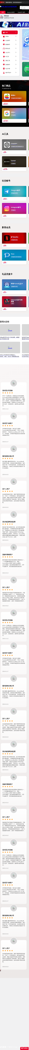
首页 (3, 12)
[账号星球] (8, 7)
